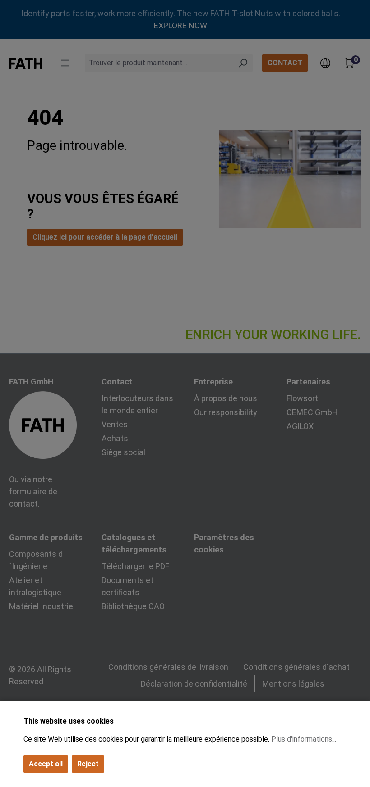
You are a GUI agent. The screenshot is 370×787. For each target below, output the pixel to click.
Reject (88, 764)
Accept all (46, 764)
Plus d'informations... (303, 739)
